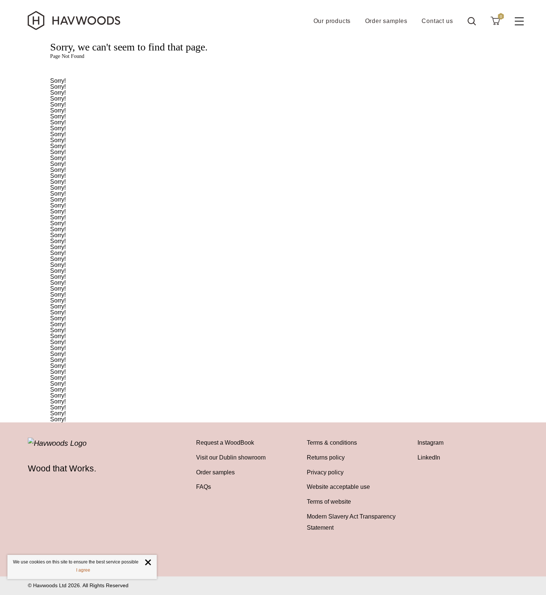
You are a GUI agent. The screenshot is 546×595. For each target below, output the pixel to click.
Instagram (430, 442)
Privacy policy (325, 472)
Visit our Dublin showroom (231, 457)
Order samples (215, 472)
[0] (495, 20)
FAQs (203, 487)
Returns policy (326, 457)
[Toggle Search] (472, 21)
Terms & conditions (332, 442)
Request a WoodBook (225, 442)
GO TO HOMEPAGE (273, 69)
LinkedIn (428, 457)
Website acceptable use (338, 487)
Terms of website (329, 501)
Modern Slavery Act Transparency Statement (351, 522)
